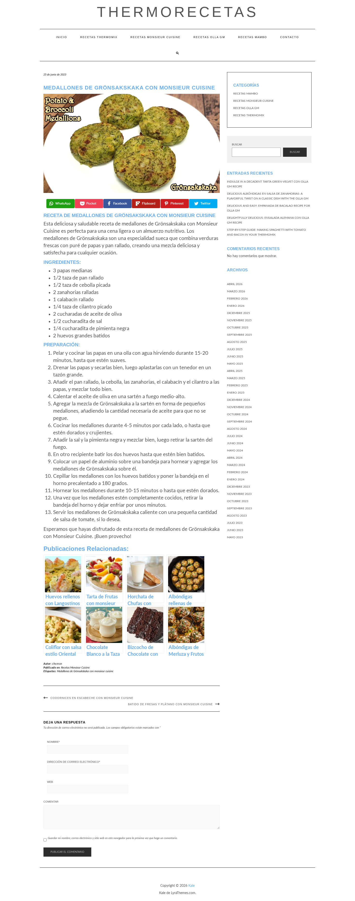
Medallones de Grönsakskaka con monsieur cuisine (85, 671)
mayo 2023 (235, 537)
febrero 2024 (237, 472)
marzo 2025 (236, 378)
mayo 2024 (235, 450)
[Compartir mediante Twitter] (203, 203)
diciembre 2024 (238, 399)
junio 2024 (235, 443)
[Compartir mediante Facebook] (117, 203)
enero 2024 (235, 479)
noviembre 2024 (239, 407)
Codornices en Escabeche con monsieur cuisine (91, 697)
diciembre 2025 (238, 313)
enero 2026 (235, 305)
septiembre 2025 (239, 334)
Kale (191, 885)
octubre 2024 (237, 414)
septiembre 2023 (239, 508)
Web (50, 781)
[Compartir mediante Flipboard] (146, 203)
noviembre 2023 (239, 493)
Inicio (61, 37)
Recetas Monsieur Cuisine (155, 37)
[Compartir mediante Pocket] (89, 203)
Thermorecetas (177, 12)
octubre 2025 (237, 327)
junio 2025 (235, 356)
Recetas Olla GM (209, 37)
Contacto (289, 37)
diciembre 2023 (238, 486)
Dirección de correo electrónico (73, 761)
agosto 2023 (237, 515)
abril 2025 (234, 370)
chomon (57, 663)
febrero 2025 (237, 385)
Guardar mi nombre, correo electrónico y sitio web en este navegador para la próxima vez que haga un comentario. (113, 838)
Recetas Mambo (252, 37)
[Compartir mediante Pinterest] (175, 203)
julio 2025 (234, 349)
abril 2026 (234, 284)
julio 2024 (234, 436)
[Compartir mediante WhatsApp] (60, 203)
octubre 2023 (237, 501)
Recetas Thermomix (98, 37)
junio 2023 (235, 530)
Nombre (53, 741)
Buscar (237, 144)
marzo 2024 (236, 465)
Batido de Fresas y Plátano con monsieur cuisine (170, 704)
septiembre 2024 (239, 421)
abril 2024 (234, 457)
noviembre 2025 (239, 320)
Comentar (50, 801)
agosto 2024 (237, 428)
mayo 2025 (235, 363)
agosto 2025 (237, 342)
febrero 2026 (237, 298)
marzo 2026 (236, 291)
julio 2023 (234, 522)
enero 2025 (235, 392)
